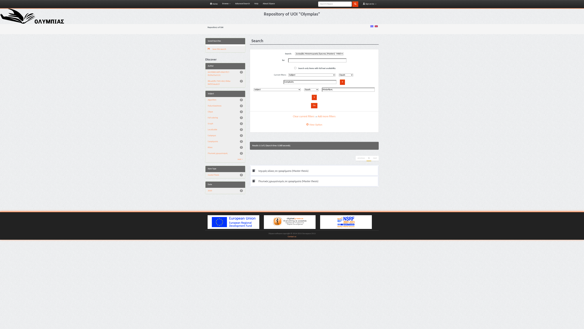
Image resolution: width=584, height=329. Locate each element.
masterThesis (213, 175)
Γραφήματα (213, 141)
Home (215, 4)
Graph (210, 124)
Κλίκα (210, 147)
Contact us (292, 237)
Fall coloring (213, 118)
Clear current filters (303, 116)
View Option (315, 125)
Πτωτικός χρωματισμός (218, 153)
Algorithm (212, 100)
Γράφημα (212, 135)
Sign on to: (370, 4)
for (283, 60)
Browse (225, 4)
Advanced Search (242, 4)
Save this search (219, 49)
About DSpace (269, 4)
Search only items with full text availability (317, 68)
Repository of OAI (215, 27)
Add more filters (326, 116)
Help (256, 4)
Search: (288, 54)
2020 (210, 191)
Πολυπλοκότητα (214, 106)
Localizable (212, 130)
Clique (210, 112)
